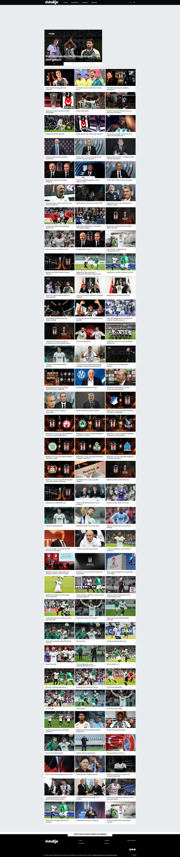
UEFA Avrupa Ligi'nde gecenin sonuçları (59, 774)
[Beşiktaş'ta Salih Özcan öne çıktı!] (90, 515)
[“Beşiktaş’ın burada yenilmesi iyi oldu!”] (121, 261)
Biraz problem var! (113, 664)
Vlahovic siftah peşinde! (54, 526)
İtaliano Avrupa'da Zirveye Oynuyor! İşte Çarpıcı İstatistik (119, 111)
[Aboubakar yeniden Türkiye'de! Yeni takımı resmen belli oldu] (121, 123)
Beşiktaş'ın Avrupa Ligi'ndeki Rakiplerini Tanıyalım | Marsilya (120, 457)
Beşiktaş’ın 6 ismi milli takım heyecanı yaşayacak (89, 572)
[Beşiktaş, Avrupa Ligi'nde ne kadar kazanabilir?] (59, 100)
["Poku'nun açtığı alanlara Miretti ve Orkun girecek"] (59, 284)
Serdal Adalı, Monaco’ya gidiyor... (87, 820)
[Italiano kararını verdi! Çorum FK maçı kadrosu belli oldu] (59, 192)
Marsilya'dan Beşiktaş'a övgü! (86, 387)
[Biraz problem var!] (121, 653)
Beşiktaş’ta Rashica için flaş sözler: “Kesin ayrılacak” (58, 596)
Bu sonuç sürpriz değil (114, 708)
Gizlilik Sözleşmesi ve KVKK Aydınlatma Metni (105, 855)
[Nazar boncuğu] (59, 653)
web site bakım (131, 840)
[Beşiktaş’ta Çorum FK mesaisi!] (90, 607)
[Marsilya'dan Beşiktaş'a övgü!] (90, 377)
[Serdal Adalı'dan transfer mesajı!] (90, 400)
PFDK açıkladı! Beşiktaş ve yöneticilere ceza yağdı (120, 572)
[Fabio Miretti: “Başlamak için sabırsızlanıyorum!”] (121, 238)
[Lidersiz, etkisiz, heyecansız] (90, 742)
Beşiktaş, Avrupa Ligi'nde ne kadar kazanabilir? (58, 111)
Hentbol (94, 2)
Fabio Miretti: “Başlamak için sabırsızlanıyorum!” (116, 250)
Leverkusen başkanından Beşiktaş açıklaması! (57, 227)
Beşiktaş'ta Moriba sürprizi (55, 134)
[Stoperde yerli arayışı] (90, 238)
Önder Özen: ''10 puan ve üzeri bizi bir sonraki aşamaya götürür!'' (88, 158)
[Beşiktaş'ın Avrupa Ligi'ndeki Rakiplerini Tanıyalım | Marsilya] (121, 446)
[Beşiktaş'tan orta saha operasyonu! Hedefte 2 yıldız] (121, 192)
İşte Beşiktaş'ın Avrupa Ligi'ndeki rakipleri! (87, 480)
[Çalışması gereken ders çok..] (121, 630)
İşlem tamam (81, 641)
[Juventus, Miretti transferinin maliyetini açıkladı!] (90, 284)
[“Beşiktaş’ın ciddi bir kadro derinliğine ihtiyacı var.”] (121, 331)
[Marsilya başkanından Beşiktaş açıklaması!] (59, 146)
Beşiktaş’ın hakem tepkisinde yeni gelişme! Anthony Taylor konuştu (57, 572)
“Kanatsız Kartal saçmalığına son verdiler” (87, 798)
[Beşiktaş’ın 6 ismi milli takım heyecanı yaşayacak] (90, 561)
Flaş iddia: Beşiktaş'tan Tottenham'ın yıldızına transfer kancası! (119, 319)
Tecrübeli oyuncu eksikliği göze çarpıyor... (117, 365)
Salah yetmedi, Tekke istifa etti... (87, 774)
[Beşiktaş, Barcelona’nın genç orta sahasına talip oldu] (121, 764)
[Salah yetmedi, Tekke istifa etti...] (90, 764)
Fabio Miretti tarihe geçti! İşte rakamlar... (56, 88)
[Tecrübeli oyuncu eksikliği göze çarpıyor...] (121, 354)
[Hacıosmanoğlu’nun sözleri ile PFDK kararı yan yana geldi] (59, 538)
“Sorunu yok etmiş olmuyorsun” (87, 549)
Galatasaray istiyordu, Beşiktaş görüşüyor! (118, 88)
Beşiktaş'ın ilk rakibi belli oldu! (56, 503)
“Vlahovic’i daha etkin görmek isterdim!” (56, 365)
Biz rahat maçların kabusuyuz (56, 687)
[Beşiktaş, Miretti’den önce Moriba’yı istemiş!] (121, 515)
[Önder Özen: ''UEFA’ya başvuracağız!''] (121, 169)
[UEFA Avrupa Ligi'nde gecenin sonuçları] (59, 764)
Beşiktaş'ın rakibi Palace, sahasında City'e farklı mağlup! (88, 227)
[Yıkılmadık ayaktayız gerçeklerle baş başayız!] (59, 630)
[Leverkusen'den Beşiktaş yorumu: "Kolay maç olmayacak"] (121, 377)
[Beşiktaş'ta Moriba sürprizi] (59, 123)
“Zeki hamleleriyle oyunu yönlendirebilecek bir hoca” (85, 665)
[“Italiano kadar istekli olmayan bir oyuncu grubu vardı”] (121, 584)
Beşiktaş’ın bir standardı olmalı (87, 687)
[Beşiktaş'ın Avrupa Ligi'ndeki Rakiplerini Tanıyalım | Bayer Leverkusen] (59, 469)
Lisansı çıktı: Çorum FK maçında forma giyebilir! (89, 319)
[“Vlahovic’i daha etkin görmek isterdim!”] (59, 354)
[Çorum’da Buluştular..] (90, 331)
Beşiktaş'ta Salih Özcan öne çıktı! (87, 526)
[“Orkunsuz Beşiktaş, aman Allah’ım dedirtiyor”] (121, 538)
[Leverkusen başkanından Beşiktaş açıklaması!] (59, 215)
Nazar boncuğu (51, 664)
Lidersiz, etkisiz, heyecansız (85, 753)
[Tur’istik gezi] (59, 698)
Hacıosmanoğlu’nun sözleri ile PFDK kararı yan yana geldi (58, 549)
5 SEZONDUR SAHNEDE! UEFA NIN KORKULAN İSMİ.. (56, 319)
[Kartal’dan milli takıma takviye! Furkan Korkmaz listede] (121, 787)
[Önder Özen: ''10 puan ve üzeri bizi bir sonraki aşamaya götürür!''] (90, 146)
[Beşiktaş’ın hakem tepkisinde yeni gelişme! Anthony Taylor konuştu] (59, 561)
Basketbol (74, 2)
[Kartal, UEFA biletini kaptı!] (59, 742)
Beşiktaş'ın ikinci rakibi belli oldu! (118, 480)
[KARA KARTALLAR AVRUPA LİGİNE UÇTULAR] (121, 607)
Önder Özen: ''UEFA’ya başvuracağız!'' (120, 180)
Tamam (134, 855)
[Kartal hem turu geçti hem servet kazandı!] (59, 810)
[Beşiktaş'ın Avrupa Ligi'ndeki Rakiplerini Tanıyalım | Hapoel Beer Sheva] (59, 423)
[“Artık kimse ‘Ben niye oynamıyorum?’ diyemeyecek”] (59, 607)
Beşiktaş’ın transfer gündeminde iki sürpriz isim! (88, 730)
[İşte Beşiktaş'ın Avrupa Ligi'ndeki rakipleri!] (90, 469)
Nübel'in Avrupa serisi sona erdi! (118, 503)
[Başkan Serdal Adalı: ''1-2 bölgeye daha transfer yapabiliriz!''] (121, 146)
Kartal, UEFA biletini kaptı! (54, 753)
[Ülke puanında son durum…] (121, 742)
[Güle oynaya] (90, 698)
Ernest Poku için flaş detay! (116, 730)
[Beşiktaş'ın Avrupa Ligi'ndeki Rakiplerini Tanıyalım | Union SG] (90, 446)
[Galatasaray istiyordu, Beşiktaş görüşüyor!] (121, 77)
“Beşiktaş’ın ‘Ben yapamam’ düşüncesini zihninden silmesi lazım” (88, 273)
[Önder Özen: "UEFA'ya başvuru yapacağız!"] (59, 400)
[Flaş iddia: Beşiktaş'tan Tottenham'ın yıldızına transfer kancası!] (121, 308)
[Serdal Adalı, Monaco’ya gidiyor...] (90, 810)
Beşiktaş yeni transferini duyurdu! (118, 295)
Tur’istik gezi (50, 708)
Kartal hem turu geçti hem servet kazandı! (57, 821)
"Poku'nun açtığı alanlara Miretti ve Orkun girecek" (58, 296)
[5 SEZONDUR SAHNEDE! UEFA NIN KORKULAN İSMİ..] (59, 308)
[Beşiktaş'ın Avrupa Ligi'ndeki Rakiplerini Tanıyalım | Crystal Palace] (121, 423)
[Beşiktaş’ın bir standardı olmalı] (90, 676)
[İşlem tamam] (90, 630)
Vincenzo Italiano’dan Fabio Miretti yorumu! (119, 821)
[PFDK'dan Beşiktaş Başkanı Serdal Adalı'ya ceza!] (90, 169)
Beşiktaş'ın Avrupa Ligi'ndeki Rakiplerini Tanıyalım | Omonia (89, 434)
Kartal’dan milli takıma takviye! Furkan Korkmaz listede (120, 798)
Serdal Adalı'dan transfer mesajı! (87, 410)
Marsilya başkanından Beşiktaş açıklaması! (57, 158)
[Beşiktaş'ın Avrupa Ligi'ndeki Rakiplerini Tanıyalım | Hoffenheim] (121, 400)
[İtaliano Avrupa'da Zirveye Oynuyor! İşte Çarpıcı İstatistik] (121, 100)
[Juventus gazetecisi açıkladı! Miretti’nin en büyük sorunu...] (59, 787)
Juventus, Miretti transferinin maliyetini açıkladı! (89, 296)
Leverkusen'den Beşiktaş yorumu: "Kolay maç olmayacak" (118, 388)
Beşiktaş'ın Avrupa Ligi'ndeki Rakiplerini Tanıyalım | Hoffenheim (120, 411)
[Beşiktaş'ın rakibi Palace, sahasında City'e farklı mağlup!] (90, 215)
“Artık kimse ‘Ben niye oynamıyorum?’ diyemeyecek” (59, 619)
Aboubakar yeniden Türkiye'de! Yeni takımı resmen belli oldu (119, 134)
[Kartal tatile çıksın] (90, 100)
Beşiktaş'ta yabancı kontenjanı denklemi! (56, 181)
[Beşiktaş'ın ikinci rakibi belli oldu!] (121, 469)
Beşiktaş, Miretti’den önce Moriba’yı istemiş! (119, 526)
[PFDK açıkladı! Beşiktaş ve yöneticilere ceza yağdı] (121, 561)
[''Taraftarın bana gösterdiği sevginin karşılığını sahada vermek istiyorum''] (90, 354)
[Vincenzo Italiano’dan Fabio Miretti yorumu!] (121, 810)
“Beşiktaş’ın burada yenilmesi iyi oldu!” (120, 272)
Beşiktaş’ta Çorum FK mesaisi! (86, 618)
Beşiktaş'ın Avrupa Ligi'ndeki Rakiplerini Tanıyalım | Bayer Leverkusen (59, 480)
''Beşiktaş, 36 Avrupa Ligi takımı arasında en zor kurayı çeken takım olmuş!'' (58, 342)
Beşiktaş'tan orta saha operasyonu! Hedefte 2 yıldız (119, 204)
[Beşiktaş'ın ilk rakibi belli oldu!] (59, 492)
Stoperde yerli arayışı (83, 249)
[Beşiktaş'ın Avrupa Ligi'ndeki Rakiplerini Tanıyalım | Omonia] (90, 423)
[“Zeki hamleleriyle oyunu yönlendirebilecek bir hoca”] (90, 653)
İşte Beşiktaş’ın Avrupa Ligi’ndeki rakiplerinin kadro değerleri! (57, 388)
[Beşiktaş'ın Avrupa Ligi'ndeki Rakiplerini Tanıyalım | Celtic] (59, 446)
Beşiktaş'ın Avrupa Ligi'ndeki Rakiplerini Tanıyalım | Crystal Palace (120, 434)
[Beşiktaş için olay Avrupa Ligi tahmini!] (90, 123)
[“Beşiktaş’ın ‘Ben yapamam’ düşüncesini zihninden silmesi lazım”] (90, 261)
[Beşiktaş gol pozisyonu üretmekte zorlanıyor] (59, 719)
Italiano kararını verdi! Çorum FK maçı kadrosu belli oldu (59, 204)
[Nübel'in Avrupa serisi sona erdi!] (121, 492)
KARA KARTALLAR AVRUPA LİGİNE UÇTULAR (118, 619)
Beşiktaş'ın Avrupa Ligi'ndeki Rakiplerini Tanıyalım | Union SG (89, 457)
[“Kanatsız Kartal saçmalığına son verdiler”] (90, 787)
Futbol (65, 2)
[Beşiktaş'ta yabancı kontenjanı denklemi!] (59, 169)
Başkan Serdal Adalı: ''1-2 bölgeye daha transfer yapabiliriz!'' (120, 158)
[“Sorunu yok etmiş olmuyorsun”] (90, 538)
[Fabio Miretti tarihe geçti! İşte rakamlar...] (59, 77)
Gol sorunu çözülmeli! (114, 687)
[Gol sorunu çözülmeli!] (121, 676)
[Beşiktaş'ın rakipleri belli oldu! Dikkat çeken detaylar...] (121, 215)
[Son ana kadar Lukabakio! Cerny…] (59, 238)
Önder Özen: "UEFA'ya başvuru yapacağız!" (56, 411)
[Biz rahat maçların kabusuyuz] (59, 676)
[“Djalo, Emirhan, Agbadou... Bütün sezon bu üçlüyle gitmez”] (90, 584)
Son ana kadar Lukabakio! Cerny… (57, 249)
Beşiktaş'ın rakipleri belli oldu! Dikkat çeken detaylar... (119, 227)
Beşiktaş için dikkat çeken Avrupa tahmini (57, 273)
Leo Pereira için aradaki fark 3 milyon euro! (89, 88)
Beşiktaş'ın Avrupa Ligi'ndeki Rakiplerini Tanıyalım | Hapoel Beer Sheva (59, 434)
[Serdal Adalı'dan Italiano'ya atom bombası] (90, 492)
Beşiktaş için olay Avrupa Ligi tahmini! (89, 134)
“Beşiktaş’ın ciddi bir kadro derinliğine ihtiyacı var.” (120, 342)
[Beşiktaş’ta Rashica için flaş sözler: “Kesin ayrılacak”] (59, 584)
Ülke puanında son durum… (116, 753)
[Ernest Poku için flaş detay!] (121, 719)
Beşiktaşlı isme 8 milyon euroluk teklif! (89, 203)
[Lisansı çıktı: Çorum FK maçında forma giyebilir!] (90, 308)
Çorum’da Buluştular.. (83, 341)
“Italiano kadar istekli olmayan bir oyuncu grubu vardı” (118, 596)
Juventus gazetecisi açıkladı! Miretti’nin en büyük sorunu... (56, 798)
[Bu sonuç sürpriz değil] (121, 698)
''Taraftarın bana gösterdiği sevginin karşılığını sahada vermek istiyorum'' (89, 365)
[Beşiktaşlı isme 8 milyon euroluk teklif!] (90, 192)
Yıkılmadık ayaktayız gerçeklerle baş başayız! (58, 642)
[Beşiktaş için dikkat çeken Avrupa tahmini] (59, 261)
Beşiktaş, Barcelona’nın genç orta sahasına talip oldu (118, 775)
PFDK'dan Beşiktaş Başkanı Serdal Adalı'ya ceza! (88, 181)
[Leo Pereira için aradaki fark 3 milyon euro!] (90, 77)
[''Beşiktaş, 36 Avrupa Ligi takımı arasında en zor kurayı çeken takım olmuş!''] (59, 331)
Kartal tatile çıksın (82, 111)
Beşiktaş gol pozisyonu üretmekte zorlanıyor (57, 730)
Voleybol (85, 2)
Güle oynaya (80, 708)
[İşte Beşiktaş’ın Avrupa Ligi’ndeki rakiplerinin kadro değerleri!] (59, 377)
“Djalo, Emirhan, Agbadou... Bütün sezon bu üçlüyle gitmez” (90, 596)
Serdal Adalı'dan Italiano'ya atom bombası (88, 503)
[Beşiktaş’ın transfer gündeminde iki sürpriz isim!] (90, 719)
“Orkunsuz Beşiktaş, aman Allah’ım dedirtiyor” (119, 549)
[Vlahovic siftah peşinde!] (59, 515)
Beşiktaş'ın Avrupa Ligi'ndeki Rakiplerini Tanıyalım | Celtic (59, 457)
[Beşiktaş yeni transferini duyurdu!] (121, 284)
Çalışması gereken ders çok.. (117, 641)
